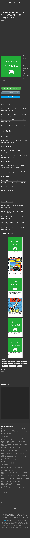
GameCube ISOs (22, 517)
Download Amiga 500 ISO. (7, 186)
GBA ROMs (10, 514)
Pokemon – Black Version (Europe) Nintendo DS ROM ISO (14, 434)
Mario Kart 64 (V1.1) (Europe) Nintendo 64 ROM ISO (12, 447)
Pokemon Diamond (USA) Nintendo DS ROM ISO (12, 453)
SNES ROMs (16, 514)
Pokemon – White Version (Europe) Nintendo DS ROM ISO (14, 472)
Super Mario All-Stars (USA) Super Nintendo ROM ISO (13, 484)
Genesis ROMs (7, 517)
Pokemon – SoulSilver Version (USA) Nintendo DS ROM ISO (14, 444)
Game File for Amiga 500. (7, 201)
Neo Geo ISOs (14, 519)
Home (7, 520)
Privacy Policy (23, 520)
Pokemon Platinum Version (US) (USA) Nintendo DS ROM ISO (14, 456)
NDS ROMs (22, 514)
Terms (18, 520)
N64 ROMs (7, 516)
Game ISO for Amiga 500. (7, 198)
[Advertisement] (15, 37)
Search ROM (12, 520)
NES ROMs (13, 516)
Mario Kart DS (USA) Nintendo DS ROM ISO (10, 487)
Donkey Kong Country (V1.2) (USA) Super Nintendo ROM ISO (14, 462)
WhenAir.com (15, 2)
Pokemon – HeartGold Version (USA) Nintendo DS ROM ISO (14, 450)
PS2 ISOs (20, 519)
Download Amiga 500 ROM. (7, 190)
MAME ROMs (15, 517)
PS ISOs (18, 516)
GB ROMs (23, 516)
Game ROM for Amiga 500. (7, 194)
